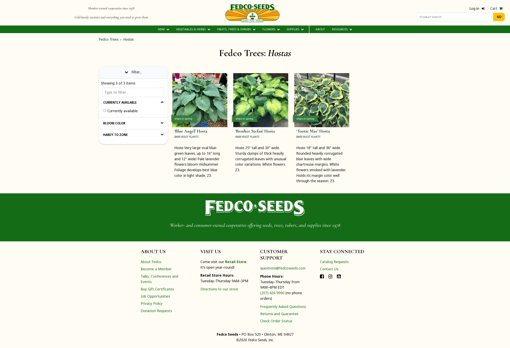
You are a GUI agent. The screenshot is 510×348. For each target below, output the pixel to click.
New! (162, 29)
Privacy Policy (152, 303)
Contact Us (329, 268)
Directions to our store (219, 289)
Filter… (136, 72)
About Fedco (151, 261)
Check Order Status (276, 321)
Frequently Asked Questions (283, 306)
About (320, 29)
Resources (340, 29)
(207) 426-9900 (272, 292)
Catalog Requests (334, 261)
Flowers (269, 29)
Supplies (293, 29)
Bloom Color (114, 123)
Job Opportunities (155, 296)
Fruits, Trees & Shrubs (234, 29)
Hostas (128, 39)
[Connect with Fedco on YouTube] (339, 276)
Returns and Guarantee (279, 313)
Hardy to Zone (115, 135)
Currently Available (120, 103)
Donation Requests (156, 310)
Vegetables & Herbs (191, 29)
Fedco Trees (109, 39)
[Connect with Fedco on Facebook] (322, 276)
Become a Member (156, 268)
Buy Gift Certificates (157, 289)
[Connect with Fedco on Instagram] (330, 276)
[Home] (252, 12)
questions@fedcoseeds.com (283, 268)
